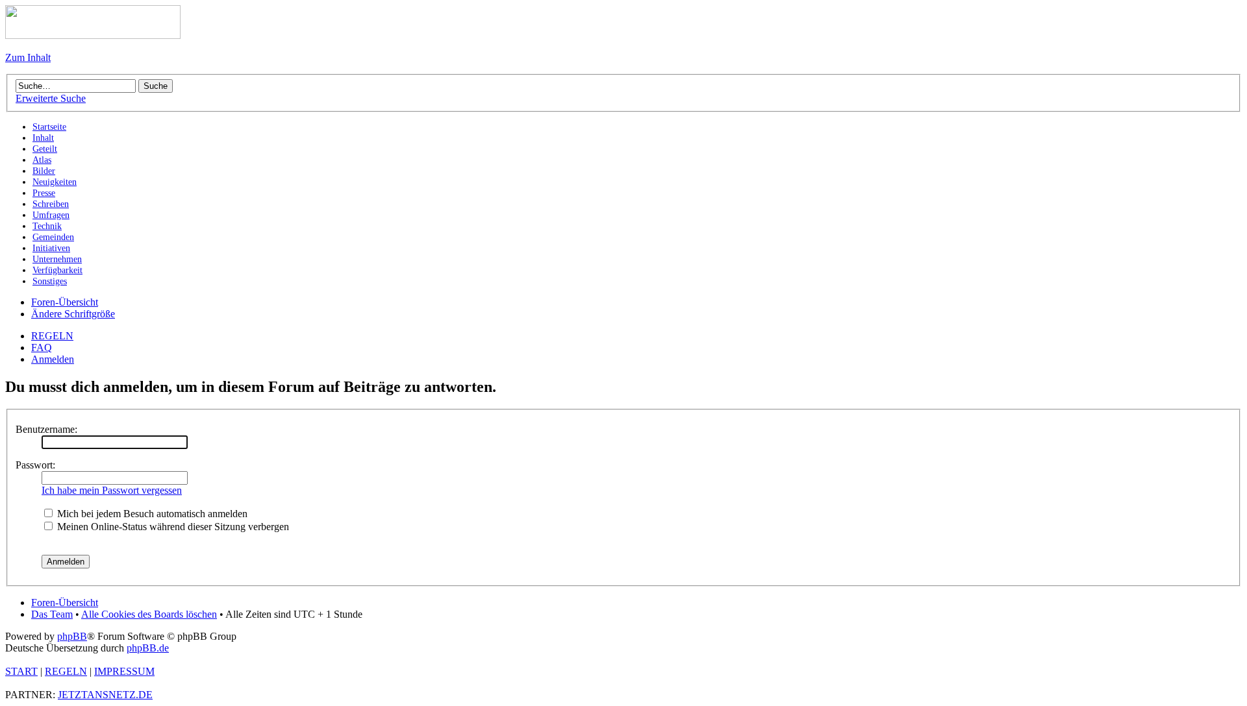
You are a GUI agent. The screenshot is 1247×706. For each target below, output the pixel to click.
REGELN (52, 335)
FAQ (41, 347)
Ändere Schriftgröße (73, 313)
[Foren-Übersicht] (93, 35)
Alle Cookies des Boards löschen (149, 614)
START (21, 671)
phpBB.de (148, 647)
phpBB (72, 636)
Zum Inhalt (28, 57)
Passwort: (35, 464)
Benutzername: (46, 429)
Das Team (52, 614)
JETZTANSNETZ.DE (105, 694)
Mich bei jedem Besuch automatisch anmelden (151, 513)
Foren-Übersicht (64, 302)
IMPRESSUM (124, 671)
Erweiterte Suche (51, 98)
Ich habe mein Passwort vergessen (112, 490)
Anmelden (52, 359)
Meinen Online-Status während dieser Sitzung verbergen (172, 526)
